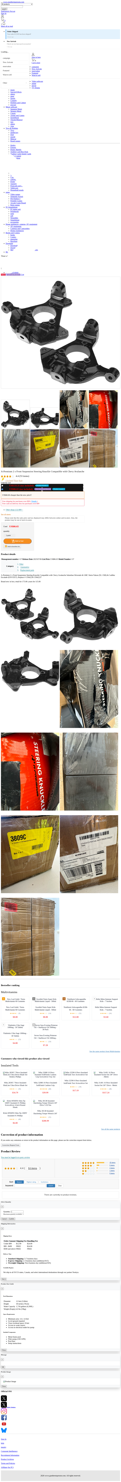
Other (5, 83)
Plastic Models (15, 150)
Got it (4, 1279)
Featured (6, 71)
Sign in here (36, 57)
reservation (7, 66)
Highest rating (31, 1182)
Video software (37, 81)
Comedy (13, 101)
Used (34, 489)
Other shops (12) (14, 510)
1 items (112, 1171)
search (4, 9)
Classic (13, 113)
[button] (60, 23)
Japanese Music (16, 109)
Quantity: (6, 1212)
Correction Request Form (10, 1145)
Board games (15, 141)
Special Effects (16, 92)
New (26, 486)
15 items (112, 1162)
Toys (12, 130)
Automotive (24, 567)
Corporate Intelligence (9, 1451)
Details (34, 501)
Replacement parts (27, 570)
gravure (13, 105)
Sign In (3, 13)
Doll (12, 135)
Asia (12, 126)
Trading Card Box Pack (19, 152)
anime (34, 83)
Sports (12, 98)
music (12, 90)
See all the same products (110, 1129)
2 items (112, 1168)
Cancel (4, 1219)
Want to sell (7, 75)
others (12, 94)
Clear (60, 1186)
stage (12, 96)
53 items (32, 1168)
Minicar (13, 139)
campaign (6, 58)
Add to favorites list (13, 546)
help (2, 1443)
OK (3, 1367)
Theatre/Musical (16, 120)
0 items (112, 1173)
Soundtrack (14, 118)
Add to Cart (19, 541)
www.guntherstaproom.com (13, 2)
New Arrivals (8, 62)
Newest (19, 1182)
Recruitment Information (10, 1455)
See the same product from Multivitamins (104, 1051)
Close (4, 1350)
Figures (13, 147)
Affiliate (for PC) (7, 1467)
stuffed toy (14, 133)
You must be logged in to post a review (15, 1157)
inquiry (3, 1447)
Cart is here (36, 63)
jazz (11, 122)
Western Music (16, 111)
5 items (112, 1165)
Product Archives (7, 1459)
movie (34, 86)
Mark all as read (7, 26)
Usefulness (44, 1182)
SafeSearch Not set (8, 11)
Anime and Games (17, 115)
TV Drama (36, 88)
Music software (11, 107)
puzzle (12, 137)
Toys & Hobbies (12, 128)
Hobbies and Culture (18, 103)
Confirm (11, 1219)
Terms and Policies (8, 1463)
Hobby (13, 145)
